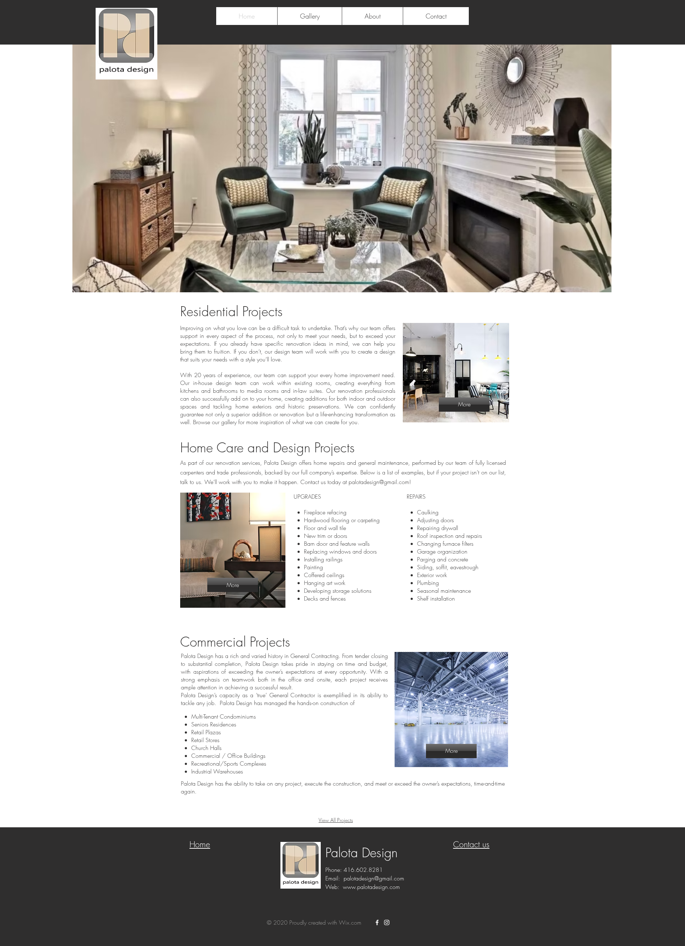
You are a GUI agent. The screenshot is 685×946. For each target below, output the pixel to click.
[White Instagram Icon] (386, 922)
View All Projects (336, 820)
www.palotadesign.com (371, 887)
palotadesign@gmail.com (379, 482)
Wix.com (350, 922)
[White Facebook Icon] (377, 922)
